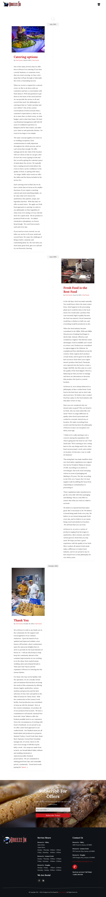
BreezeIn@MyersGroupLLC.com (82, 861)
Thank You (21, 620)
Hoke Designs (62, 892)
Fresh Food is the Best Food (75, 290)
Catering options (26, 57)
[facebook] (39, 880)
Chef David (19, 60)
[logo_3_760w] (12, 2)
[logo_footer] (14, 836)
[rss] (43, 880)
